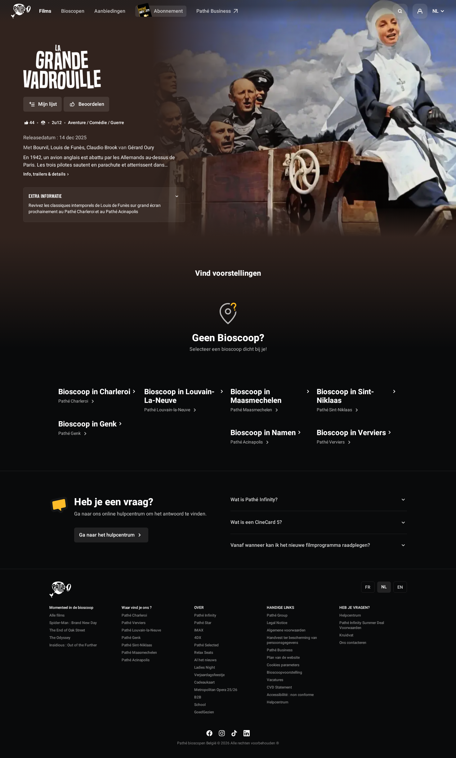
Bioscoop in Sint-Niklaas (345, 396)
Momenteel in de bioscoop (71, 607)
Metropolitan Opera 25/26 (215, 690)
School (200, 704)
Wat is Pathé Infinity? (254, 499)
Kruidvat (346, 635)
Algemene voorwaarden (286, 630)
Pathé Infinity (205, 615)
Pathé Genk (70, 433)
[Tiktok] (234, 733)
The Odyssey (59, 637)
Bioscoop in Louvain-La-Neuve (179, 396)
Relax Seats (203, 652)
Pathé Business (214, 11)
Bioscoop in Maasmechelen (255, 396)
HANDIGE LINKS (280, 607)
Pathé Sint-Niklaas (335, 410)
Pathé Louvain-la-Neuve (167, 410)
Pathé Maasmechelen (251, 410)
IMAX (198, 630)
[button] (400, 11)
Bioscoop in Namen (263, 433)
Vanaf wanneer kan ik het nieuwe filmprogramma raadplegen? (300, 545)
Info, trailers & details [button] (44, 174)
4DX (197, 637)
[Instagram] (222, 733)
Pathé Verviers (331, 442)
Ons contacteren (352, 642)
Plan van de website (283, 657)
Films (45, 11)
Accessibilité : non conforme (290, 695)
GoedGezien (204, 712)
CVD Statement (279, 687)
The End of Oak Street (67, 630)
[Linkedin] (246, 733)
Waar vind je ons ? (137, 607)
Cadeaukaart (204, 682)
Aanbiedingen (109, 11)
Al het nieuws (205, 660)
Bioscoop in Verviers (351, 433)
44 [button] (31, 123)
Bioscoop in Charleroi (94, 392)
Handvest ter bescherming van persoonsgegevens (292, 640)
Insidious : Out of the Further (73, 645)
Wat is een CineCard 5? (256, 522)
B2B (197, 697)
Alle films (57, 615)
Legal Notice (277, 623)
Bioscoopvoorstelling (284, 672)
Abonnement (168, 11)
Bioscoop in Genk (87, 424)
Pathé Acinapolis (247, 442)
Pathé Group (277, 615)
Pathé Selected (206, 645)
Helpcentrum (277, 702)
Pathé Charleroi (73, 401)
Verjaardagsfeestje (209, 675)
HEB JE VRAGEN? (354, 607)
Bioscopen (72, 11)
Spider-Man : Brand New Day (73, 623)
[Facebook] (209, 733)
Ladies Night (204, 667)
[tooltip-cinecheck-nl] (43, 123)
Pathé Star (202, 623)
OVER (199, 607)
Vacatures (275, 680)
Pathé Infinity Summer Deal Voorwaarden (361, 625)
